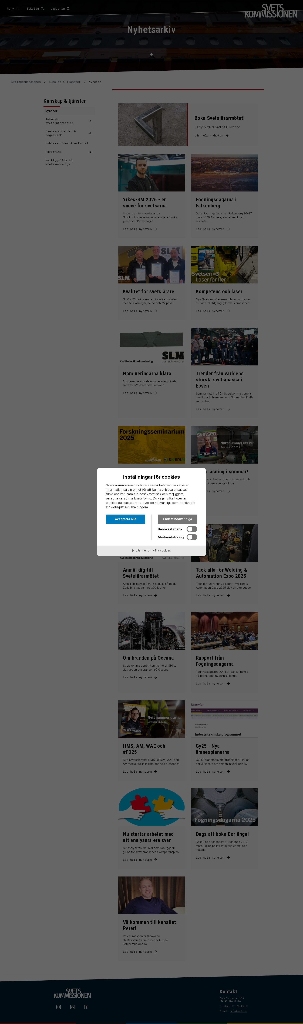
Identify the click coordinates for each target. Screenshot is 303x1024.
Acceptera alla (125, 519)
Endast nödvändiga (177, 519)
